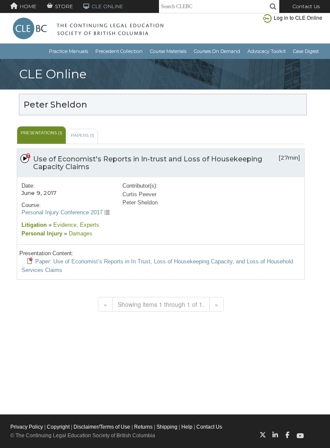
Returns (143, 427)
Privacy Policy (26, 427)
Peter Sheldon (140, 202)
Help (186, 427)
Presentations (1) (41, 133)
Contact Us (306, 6)
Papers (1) (82, 135)
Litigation (34, 225)
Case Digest (306, 51)
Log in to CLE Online (298, 17)
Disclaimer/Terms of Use (101, 427)
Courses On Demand (217, 51)
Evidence (64, 225)
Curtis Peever (139, 194)
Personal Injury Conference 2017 (62, 212)
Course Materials (168, 51)
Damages (79, 233)
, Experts (87, 225)
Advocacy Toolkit (267, 51)
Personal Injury (41, 233)
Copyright (58, 427)
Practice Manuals (68, 51)
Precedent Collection (119, 51)
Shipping (166, 427)
